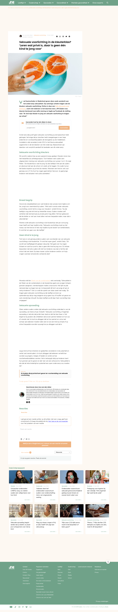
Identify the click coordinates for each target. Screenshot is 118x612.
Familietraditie (40, 586)
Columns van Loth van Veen (43, 597)
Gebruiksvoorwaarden (101, 569)
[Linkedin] (29, 402)
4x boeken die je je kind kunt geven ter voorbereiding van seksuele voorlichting (44, 374)
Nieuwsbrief (26, 578)
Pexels (79, 96)
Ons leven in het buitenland (43, 581)
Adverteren (26, 581)
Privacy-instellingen (102, 601)
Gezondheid (61, 3)
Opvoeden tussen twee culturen (44, 592)
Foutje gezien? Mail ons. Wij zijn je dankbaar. (34, 381)
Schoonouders (40, 589)
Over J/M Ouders (27, 569)
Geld (69, 569)
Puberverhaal (39, 583)
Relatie (70, 575)
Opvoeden (47, 3)
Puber (59, 583)
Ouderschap (33, 3)
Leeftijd (21, 3)
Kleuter (60, 578)
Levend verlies (40, 578)
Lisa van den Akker (27, 35)
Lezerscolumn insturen (85, 567)
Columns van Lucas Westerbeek (44, 595)
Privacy (97, 572)
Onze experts (98, 3)
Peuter (59, 575)
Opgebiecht (39, 569)
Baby (59, 569)
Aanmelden (64, 128)
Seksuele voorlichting (23, 8)
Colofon (25, 572)
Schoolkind (61, 581)
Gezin (69, 572)
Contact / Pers (26, 575)
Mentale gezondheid (79, 3)
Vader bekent (39, 575)
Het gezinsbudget (41, 572)
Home (9, 8)
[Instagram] (27, 402)
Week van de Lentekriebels (40, 281)
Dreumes (60, 572)
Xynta (106, 607)
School (70, 578)
